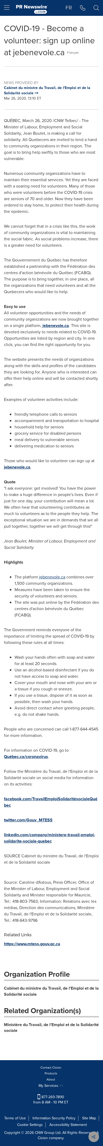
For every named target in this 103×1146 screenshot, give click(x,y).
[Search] (96, 8)
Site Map (89, 1118)
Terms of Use (15, 1118)
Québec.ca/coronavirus (26, 757)
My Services (49, 1085)
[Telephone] (83, 8)
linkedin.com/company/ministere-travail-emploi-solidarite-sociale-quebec (49, 838)
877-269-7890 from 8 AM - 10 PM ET (50, 1099)
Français (73, 52)
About (50, 1079)
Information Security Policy (54, 1118)
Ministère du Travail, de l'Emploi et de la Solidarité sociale (51, 1028)
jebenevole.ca (56, 325)
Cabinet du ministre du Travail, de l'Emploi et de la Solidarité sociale (51, 991)
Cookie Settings (30, 1125)
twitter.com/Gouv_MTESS (28, 820)
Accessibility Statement (68, 1125)
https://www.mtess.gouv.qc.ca (32, 944)
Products (51, 1073)
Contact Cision (50, 1067)
